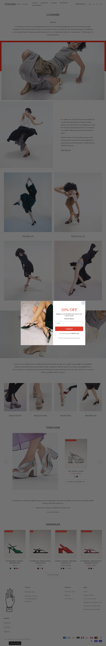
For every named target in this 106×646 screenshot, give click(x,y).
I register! (69, 329)
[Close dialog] (83, 303)
